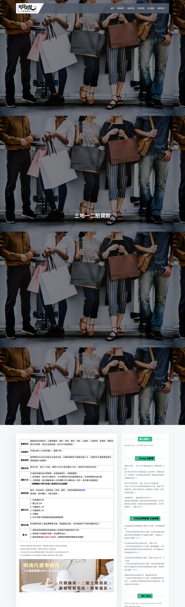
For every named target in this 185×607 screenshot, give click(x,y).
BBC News (146, 596)
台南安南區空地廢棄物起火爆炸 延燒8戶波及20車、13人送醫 (145, 559)
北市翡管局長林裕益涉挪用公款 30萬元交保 (141, 543)
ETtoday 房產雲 (146, 458)
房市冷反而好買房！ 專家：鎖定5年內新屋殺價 (141, 483)
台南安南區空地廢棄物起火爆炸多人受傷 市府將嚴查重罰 (145, 527)
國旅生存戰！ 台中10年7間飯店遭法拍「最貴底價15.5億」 (144, 467)
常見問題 (140, 8)
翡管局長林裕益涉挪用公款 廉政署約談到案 (141, 575)
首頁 (112, 8)
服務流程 (161, 8)
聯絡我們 (120, 8)
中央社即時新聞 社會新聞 (146, 518)
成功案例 (151, 8)
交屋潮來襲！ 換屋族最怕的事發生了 (138, 498)
